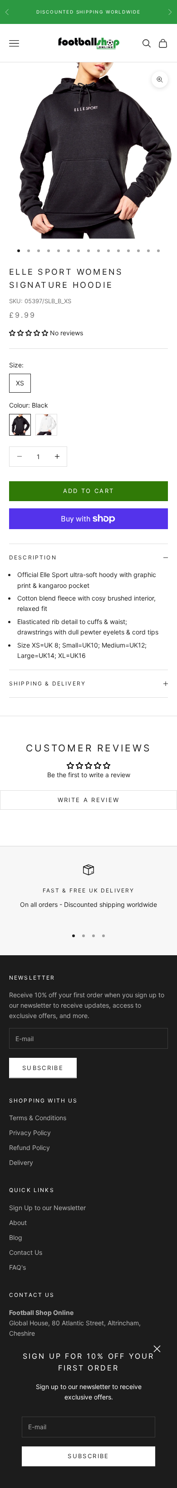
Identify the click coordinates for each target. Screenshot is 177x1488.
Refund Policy (29, 1147)
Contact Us (25, 1252)
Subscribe (88, 1456)
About (18, 1222)
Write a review (89, 799)
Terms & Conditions (37, 1118)
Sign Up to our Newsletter (47, 1207)
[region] (88, 892)
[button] (28, 333)
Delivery (21, 1162)
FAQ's (17, 1267)
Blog (15, 1237)
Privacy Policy (30, 1132)
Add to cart (88, 490)
